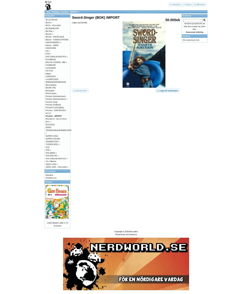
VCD (48, 147)
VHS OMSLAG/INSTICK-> (57, 159)
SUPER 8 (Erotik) (53, 139)
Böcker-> (49, 34)
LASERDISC (51, 76)
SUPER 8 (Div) (52, 136)
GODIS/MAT (51, 68)
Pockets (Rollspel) (53, 105)
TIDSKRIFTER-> (53, 142)
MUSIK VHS (51, 88)
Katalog (55, 12)
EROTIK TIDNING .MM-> (56, 62)
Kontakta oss (51, 178)
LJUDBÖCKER (52, 79)
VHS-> (48, 150)
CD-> (48, 51)
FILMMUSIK (51, 65)
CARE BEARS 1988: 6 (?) (57, 223)
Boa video (133, 231)
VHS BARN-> (51, 153)
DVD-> (48, 54)
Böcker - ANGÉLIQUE (55, 37)
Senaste (48, 182)
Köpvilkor (49, 175)
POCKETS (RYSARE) (55, 108)
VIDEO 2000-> (52, 164)
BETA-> (49, 23)
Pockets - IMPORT (69, 12)
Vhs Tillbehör (51, 161)
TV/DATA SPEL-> (53, 144)
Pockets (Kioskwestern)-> (56, 99)
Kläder (48, 74)
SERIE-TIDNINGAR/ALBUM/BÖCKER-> (59, 130)
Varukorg (186, 36)
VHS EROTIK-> (52, 156)
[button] (175, 5)
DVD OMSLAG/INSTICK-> (57, 57)
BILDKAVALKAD (52, 28)
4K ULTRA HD (51, 20)
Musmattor (50, 91)
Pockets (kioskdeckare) (56, 96)
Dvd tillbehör (51, 59)
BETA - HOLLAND (53, 25)
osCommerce (131, 234)
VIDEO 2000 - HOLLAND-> (57, 167)
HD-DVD (49, 71)
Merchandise (51, 85)
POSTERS (50, 125)
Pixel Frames (51, 93)
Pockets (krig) (51, 102)
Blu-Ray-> (50, 31)
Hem (48, 12)
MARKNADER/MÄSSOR (56, 82)
